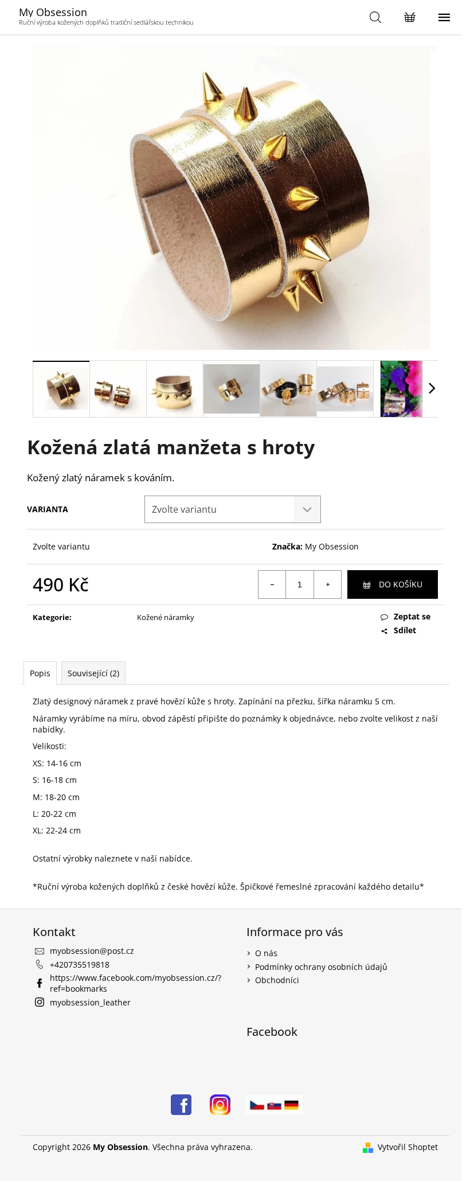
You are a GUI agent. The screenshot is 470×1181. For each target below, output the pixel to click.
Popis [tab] (40, 673)
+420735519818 (79, 964)
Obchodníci (277, 980)
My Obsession (332, 546)
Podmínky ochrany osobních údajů (321, 966)
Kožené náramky (165, 617)
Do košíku (400, 584)
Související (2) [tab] (93, 673)
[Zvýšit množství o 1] (327, 584)
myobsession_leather (90, 1002)
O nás (266, 953)
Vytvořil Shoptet (408, 1146)
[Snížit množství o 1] (272, 584)
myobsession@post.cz (92, 950)
